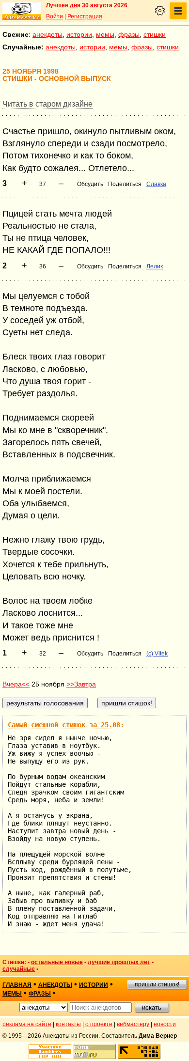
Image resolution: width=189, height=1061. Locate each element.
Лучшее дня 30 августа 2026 (86, 5)
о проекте (98, 1024)
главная (17, 985)
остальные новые (57, 962)
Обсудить (90, 184)
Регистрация (84, 16)
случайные (18, 969)
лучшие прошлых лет (119, 962)
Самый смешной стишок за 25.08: (66, 725)
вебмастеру (133, 1024)
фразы (129, 34)
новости (165, 1024)
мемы (105, 34)
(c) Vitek (157, 653)
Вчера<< (16, 684)
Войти (54, 16)
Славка (156, 184)
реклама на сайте (26, 1024)
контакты (68, 1024)
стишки (154, 34)
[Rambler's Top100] (50, 1051)
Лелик (154, 266)
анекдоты (47, 34)
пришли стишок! (157, 984)
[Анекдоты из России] (21, 11)
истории (79, 34)
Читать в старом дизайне (47, 104)
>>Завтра (81, 684)
